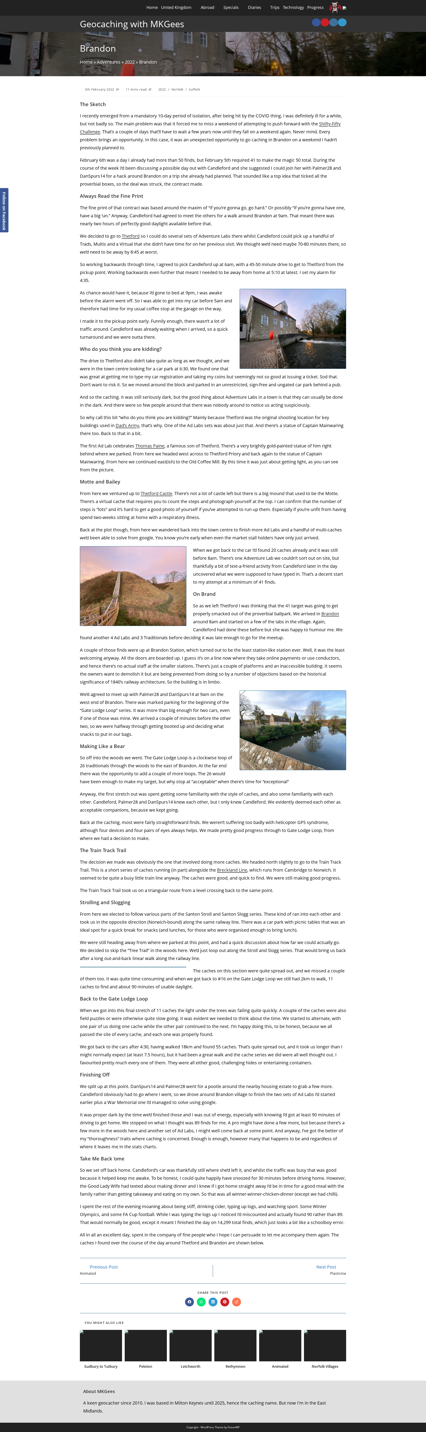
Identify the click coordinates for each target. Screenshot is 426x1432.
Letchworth (190, 1366)
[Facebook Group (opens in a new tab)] (316, 22)
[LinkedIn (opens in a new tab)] (342, 22)
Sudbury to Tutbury (101, 1366)
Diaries (254, 7)
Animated (280, 1366)
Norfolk (177, 89)
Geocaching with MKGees (132, 24)
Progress (315, 7)
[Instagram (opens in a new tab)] (333, 22)
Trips (275, 7)
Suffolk (194, 89)
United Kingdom (176, 7)
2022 (130, 62)
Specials (231, 7)
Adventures (108, 62)
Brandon (330, 614)
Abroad (207, 7)
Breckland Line (232, 870)
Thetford (131, 236)
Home (152, 7)
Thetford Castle (156, 493)
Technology (293, 7)
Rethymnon (235, 1366)
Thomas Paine (149, 446)
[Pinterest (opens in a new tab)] (325, 22)
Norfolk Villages (325, 1366)
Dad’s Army (127, 425)
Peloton (145, 1366)
